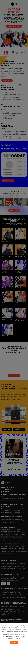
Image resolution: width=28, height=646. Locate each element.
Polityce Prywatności (13, 638)
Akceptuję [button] (14, 642)
